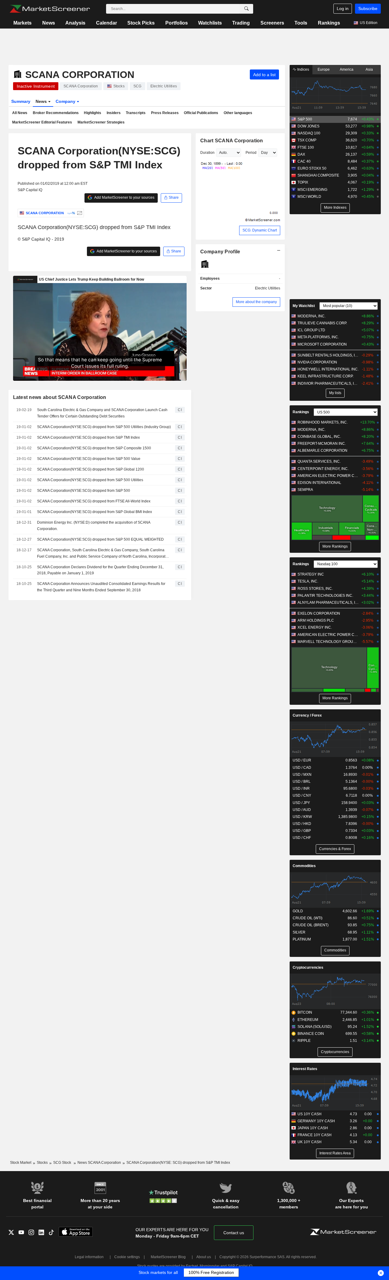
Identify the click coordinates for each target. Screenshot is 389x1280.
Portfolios (176, 22)
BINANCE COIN (311, 1034)
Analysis (75, 22)
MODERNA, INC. (311, 316)
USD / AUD (302, 810)
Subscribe (367, 8)
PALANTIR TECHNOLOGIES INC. (325, 595)
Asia (369, 69)
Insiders (114, 113)
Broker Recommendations (56, 113)
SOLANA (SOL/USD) (315, 1027)
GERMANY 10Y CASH (316, 1121)
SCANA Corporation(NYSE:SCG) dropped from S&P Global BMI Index (94, 512)
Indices (302, 69)
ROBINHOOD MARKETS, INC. (323, 422)
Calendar (106, 22)
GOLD (298, 911)
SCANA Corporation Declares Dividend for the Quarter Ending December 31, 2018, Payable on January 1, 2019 (100, 570)
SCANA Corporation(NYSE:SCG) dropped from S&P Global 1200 (90, 469)
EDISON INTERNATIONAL (319, 483)
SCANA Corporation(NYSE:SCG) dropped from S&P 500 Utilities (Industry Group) (104, 427)
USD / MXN (302, 774)
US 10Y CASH (310, 1114)
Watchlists (210, 22)
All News (19, 113)
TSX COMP (307, 140)
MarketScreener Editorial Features (42, 122)
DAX (301, 154)
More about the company (256, 302)
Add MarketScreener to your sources (124, 197)
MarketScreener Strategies (101, 122)
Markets (22, 22)
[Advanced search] (246, 9)
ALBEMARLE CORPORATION (322, 450)
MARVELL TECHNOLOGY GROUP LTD (328, 642)
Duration (207, 152)
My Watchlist (304, 306)
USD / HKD (302, 824)
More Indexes (335, 207)
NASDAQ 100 (309, 133)
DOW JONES (308, 126)
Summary (20, 101)
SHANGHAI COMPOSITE (318, 175)
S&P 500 (305, 119)
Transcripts (136, 113)
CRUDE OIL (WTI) (307, 918)
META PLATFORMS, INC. (318, 337)
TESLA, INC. (308, 581)
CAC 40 (304, 161)
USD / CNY (302, 795)
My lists (335, 393)
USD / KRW (302, 817)
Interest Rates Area (335, 1153)
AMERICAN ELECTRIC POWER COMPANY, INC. (328, 476)
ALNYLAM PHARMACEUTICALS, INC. (328, 602)
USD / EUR (302, 760)
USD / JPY (301, 803)
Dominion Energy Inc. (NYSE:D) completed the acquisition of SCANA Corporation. (93, 525)
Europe (324, 69)
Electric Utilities (267, 288)
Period (251, 152)
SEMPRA (305, 490)
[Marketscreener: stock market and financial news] (50, 8)
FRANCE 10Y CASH (315, 1135)
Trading (241, 22)
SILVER (299, 932)
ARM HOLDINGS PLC (316, 620)
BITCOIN (305, 1012)
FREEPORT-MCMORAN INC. (322, 443)
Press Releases (165, 113)
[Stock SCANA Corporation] (79, 213)
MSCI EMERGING (312, 189)
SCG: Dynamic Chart (260, 230)
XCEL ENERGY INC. (315, 627)
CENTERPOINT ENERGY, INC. (323, 469)
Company (66, 101)
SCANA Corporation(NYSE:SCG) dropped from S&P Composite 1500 (94, 448)
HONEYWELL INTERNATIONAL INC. (328, 369)
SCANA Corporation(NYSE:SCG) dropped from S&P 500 (83, 490)
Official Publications (201, 113)
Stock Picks (141, 22)
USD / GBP (302, 831)
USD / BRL (302, 781)
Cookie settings (127, 1257)
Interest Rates (305, 1069)
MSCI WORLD (309, 196)
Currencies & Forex (335, 849)
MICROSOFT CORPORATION (322, 344)
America (346, 69)
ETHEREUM (308, 1020)
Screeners (272, 22)
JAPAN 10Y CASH (313, 1128)
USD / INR (301, 788)
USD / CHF (302, 838)
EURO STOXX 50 (312, 168)
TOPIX (303, 182)
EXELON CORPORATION (319, 613)
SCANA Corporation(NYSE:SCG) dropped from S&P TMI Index (88, 437)
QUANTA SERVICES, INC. (319, 461)
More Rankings (335, 546)
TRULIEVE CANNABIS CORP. (322, 323)
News (48, 22)
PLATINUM (302, 939)
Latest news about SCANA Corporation (59, 397)
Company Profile (220, 251)
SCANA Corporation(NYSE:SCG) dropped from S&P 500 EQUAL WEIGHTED (100, 539)
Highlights (92, 113)
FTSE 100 (306, 147)
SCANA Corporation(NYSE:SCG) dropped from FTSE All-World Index (93, 501)
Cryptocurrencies (308, 967)
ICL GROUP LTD (311, 330)
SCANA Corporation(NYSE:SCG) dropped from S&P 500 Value (88, 459)
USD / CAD (302, 767)
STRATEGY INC (311, 574)
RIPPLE (304, 1041)
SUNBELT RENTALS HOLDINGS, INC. (328, 355)
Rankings (329, 22)
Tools (300, 22)
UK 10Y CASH (310, 1142)
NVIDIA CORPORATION (317, 362)
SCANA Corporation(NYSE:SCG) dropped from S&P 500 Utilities (90, 480)
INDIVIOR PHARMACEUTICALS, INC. (328, 383)
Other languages (238, 113)
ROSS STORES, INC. (315, 588)
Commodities (304, 866)
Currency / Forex (307, 715)
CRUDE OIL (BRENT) (311, 925)
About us (203, 1257)
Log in (343, 8)
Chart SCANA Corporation (231, 140)
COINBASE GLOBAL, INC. (319, 436)
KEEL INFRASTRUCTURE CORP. (325, 376)
